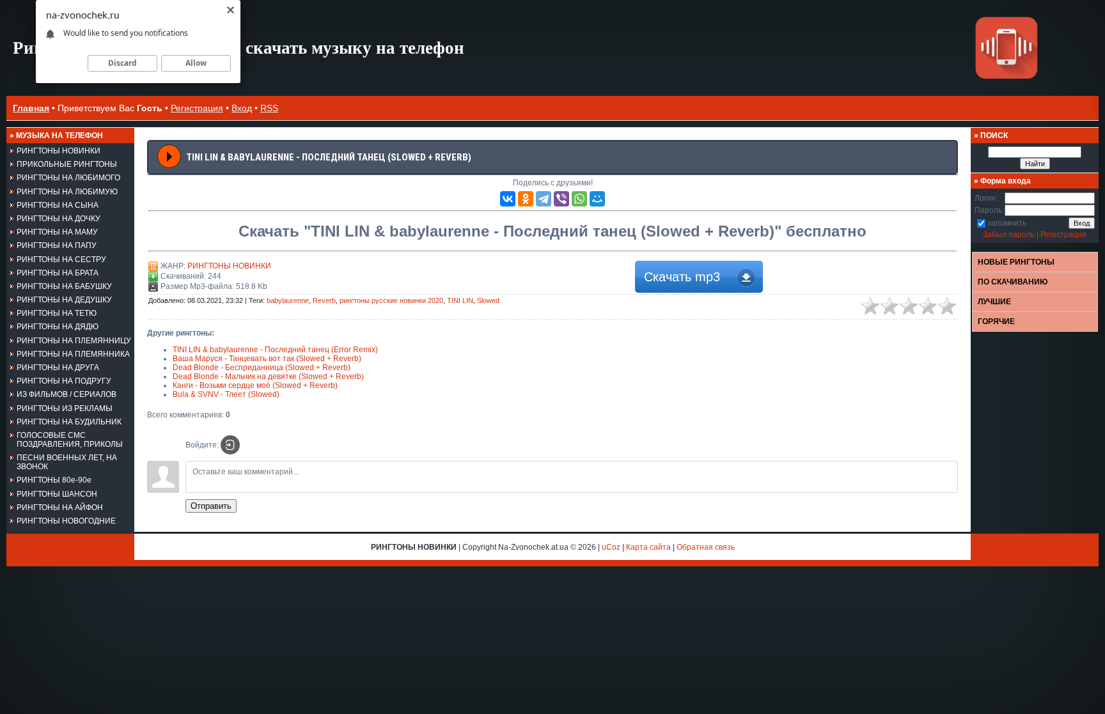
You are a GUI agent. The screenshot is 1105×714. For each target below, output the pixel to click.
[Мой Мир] (597, 198)
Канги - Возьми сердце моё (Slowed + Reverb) (255, 385)
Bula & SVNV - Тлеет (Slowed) (226, 394)
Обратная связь (706, 547)
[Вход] (230, 444)
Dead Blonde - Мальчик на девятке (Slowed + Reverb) (268, 376)
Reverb (324, 300)
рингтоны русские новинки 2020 (391, 300)
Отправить (211, 506)
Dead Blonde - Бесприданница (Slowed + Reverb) (261, 367)
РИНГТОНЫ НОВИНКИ (229, 265)
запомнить (1006, 223)
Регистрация (197, 108)
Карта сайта (648, 547)
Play (169, 156)
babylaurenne (288, 300)
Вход (241, 108)
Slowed (488, 300)
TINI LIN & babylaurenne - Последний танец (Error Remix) (275, 349)
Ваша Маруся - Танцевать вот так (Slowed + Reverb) (267, 358)
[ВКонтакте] (507, 198)
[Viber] (561, 198)
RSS (269, 108)
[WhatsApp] (579, 198)
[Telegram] (543, 198)
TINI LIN (460, 300)
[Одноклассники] (525, 198)
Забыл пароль (1009, 234)
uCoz (611, 547)
